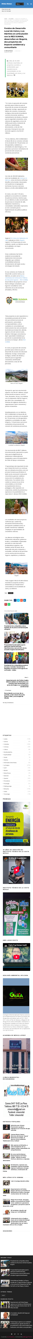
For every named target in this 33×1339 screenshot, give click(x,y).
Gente (5, 757)
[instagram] (18, 1334)
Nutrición (6, 775)
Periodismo (7, 781)
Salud (5, 791)
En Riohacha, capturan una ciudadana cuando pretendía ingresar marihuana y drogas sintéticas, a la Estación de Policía (16, 1168)
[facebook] (11, 1334)
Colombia (11, 18)
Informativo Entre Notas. (10, 762)
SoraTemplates (10, 1337)
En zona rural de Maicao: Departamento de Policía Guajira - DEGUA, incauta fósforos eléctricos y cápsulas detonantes (16, 1157)
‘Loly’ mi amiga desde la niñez (20, 1181)
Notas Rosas (7, 4)
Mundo (6, 770)
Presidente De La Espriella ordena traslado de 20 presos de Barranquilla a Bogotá (16, 627)
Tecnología (7, 794)
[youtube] (21, 1334)
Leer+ (5, 768)
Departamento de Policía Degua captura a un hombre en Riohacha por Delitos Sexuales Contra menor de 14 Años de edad (16, 1192)
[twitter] (14, 1334)
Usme (21, 178)
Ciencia (6, 741)
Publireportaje (8, 786)
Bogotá (22, 240)
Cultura (6, 749)
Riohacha (6, 789)
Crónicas (6, 747)
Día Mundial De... (8, 752)
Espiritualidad (7, 754)
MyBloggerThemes (27, 1337)
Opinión (6, 778)
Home (5, 18)
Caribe (5, 739)
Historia (6, 760)
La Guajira (6, 765)
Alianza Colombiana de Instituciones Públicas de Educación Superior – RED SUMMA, (16, 278)
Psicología (6, 783)
